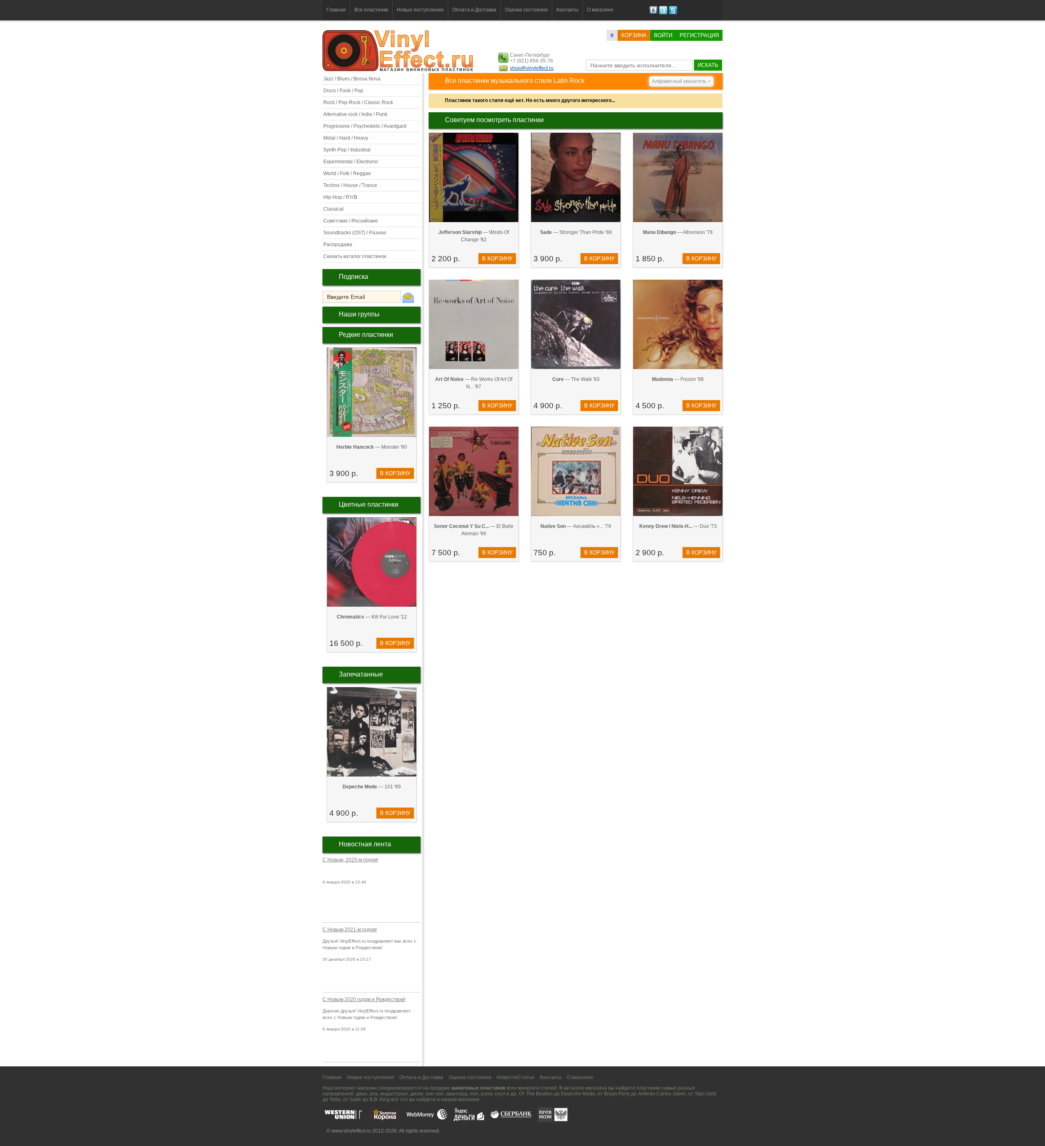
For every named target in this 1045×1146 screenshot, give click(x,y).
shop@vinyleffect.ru (532, 68)
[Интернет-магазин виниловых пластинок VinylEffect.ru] (398, 69)
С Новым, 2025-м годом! (350, 860)
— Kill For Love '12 (372, 617)
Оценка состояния (526, 10)
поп (474, 1094)
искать (708, 65)
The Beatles (539, 1094)
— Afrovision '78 (678, 232)
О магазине (600, 10)
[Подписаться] (408, 297)
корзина (634, 35)
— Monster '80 (371, 447)
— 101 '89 (371, 787)
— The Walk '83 (576, 379)
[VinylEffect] (673, 13)
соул (500, 1094)
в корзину (395, 473)
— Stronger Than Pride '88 (576, 232)
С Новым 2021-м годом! (349, 929)
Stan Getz (705, 1094)
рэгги (486, 1094)
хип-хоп (435, 1094)
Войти (663, 35)
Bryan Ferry (617, 1094)
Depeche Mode (578, 1094)
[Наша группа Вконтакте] (653, 13)
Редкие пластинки (366, 334)
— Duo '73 (678, 526)
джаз (361, 1094)
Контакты (567, 10)
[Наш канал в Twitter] (663, 13)
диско (416, 1094)
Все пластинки (371, 10)
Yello (334, 1099)
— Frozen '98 (678, 379)
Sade (355, 1099)
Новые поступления (420, 10)
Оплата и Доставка (474, 10)
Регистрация (699, 35)
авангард (456, 1094)
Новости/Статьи (515, 1077)
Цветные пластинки (368, 504)
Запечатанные (361, 674)
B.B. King (379, 1099)
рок (374, 1094)
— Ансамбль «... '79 (575, 526)
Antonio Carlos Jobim (662, 1094)
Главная (336, 10)
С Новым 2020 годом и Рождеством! (363, 999)
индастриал (394, 1094)
